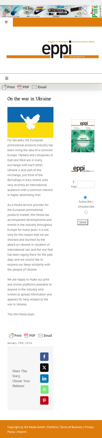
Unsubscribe (86, 206)
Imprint (21, 432)
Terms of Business (71, 427)
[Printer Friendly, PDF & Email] (24, 86)
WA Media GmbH (34, 427)
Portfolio (52, 427)
